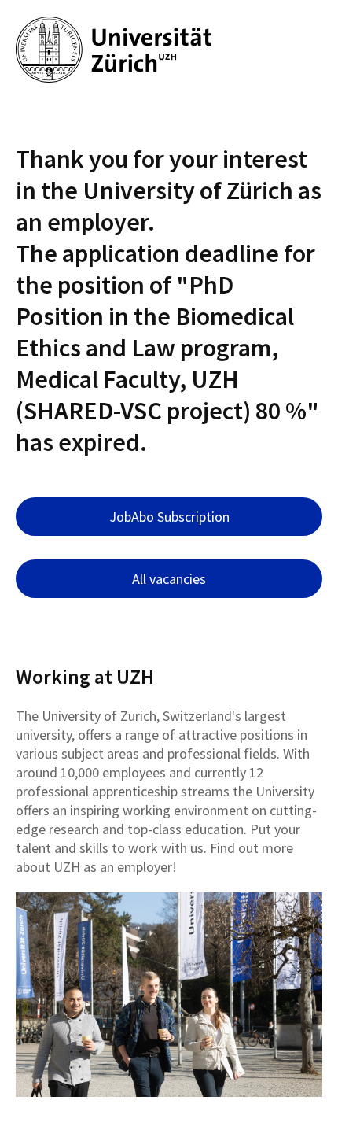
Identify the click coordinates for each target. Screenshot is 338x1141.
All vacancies (169, 579)
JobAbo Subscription (169, 517)
